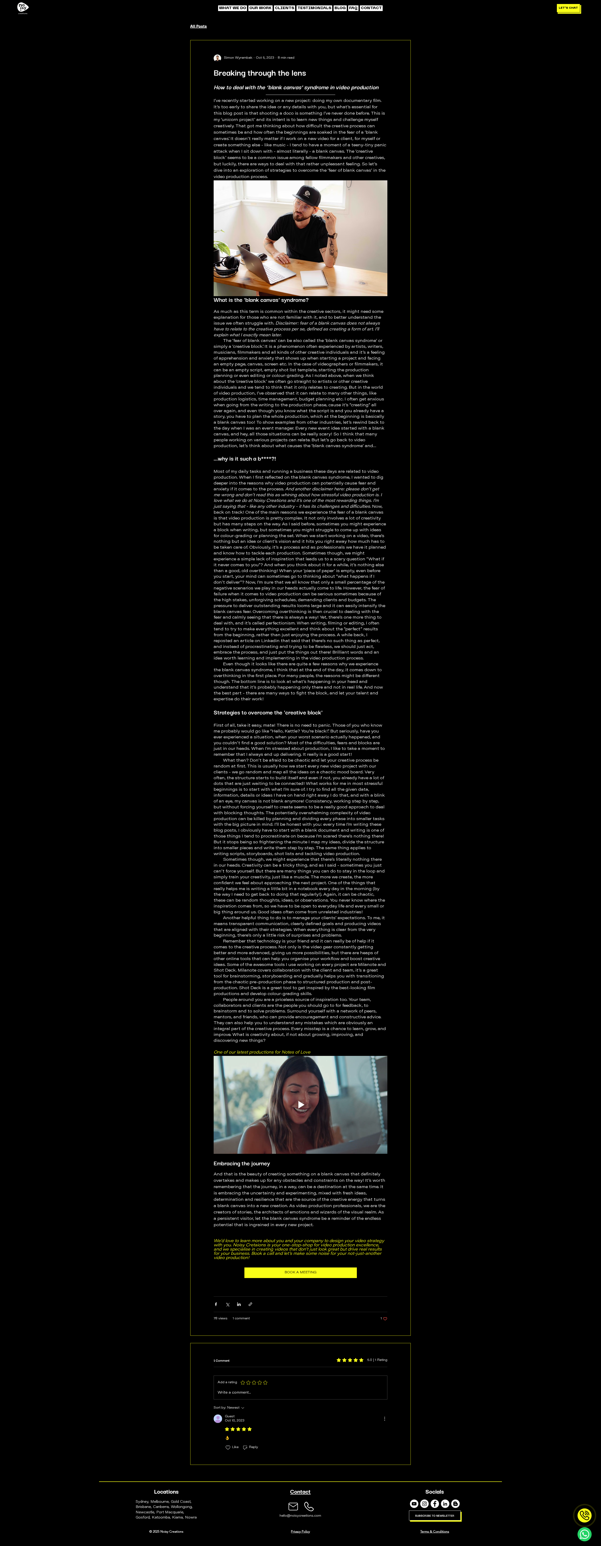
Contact (300, 1491)
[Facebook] (435, 1504)
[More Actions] (384, 1419)
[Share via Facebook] (216, 1304)
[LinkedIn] (445, 1504)
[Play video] (300, 1105)
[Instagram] (424, 1504)
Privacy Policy (300, 1531)
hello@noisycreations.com (300, 1516)
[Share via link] (250, 1304)
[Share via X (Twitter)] (227, 1304)
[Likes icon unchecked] (228, 1447)
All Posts (198, 26)
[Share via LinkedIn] (239, 1304)
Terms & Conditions (434, 1531)
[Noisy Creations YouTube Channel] (414, 1504)
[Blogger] (455, 1504)
